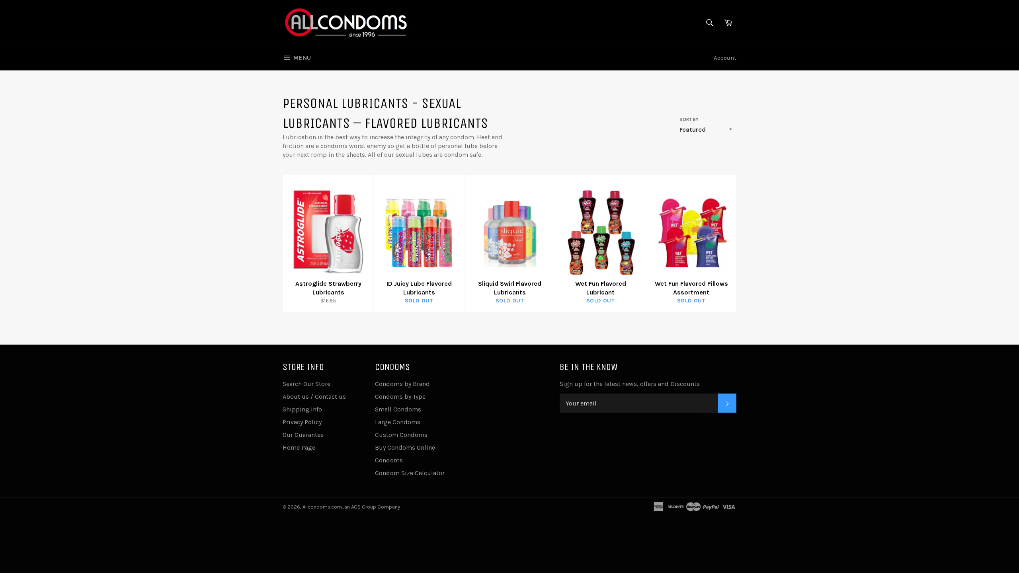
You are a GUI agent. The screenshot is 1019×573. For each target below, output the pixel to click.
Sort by (689, 119)
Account (725, 57)
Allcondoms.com (322, 507)
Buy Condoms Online (405, 447)
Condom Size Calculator (410, 473)
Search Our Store (306, 384)
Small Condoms (398, 409)
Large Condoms (397, 422)
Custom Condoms (401, 435)
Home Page (299, 447)
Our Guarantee (303, 435)
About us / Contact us (314, 396)
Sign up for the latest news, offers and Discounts (630, 384)
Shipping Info (302, 409)
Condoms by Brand (402, 384)
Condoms (389, 460)
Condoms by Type (400, 396)
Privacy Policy (302, 422)
